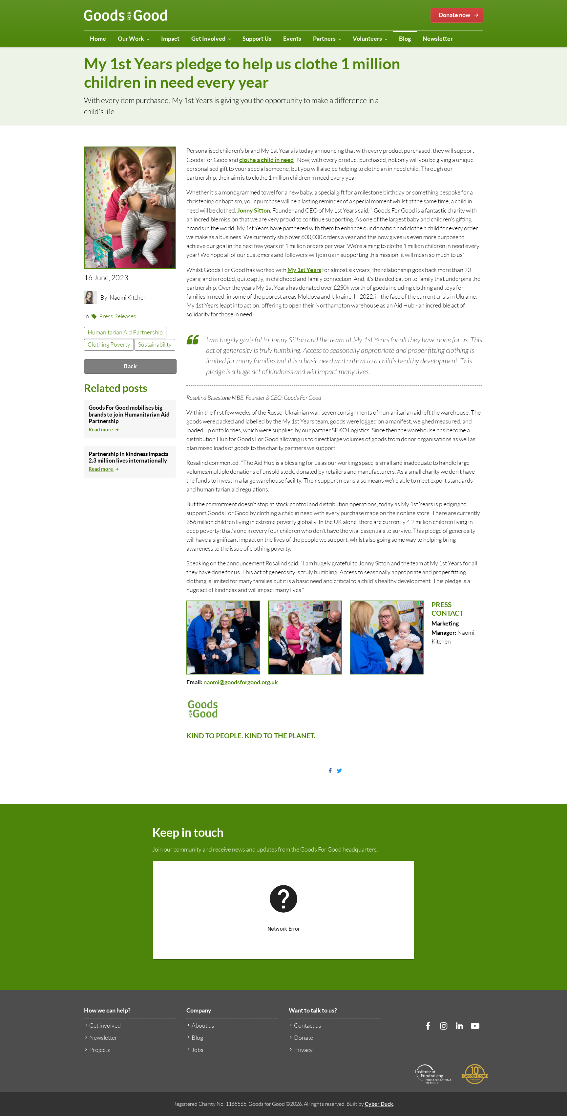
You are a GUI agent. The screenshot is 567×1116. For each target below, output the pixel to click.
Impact (170, 38)
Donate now (454, 14)
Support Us (256, 38)
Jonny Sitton (253, 210)
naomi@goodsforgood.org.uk (241, 682)
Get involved (105, 1025)
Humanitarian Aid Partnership (125, 332)
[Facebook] (428, 1026)
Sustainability (155, 344)
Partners (324, 38)
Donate (303, 1038)
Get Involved (208, 38)
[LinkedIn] (459, 1026)
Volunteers (367, 38)
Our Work (131, 38)
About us (203, 1025)
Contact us (307, 1025)
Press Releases (117, 316)
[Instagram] (444, 1026)
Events (292, 38)
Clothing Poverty (109, 344)
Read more (101, 429)
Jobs (197, 1050)
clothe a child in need (266, 159)
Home (98, 38)
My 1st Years (304, 269)
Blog (405, 38)
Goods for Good (125, 15)
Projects (99, 1050)
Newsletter (438, 38)
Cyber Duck (379, 1104)
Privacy (303, 1050)
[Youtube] (475, 1026)
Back (130, 366)
